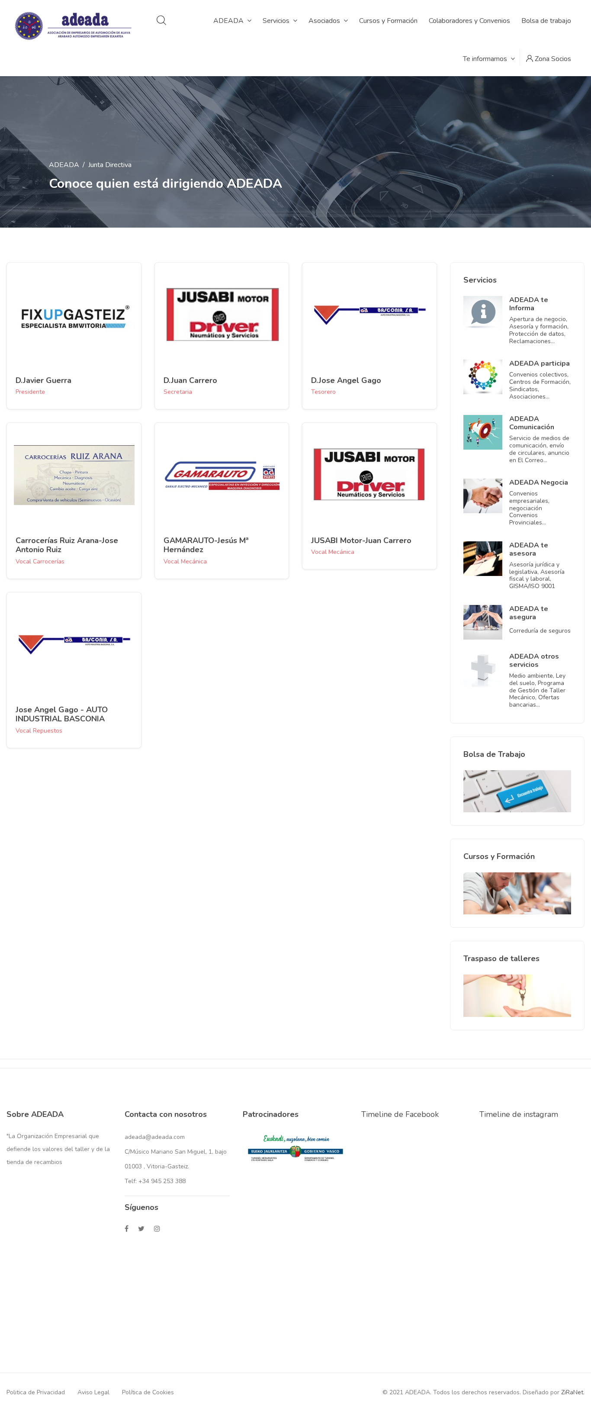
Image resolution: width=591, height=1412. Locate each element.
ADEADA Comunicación (531, 423)
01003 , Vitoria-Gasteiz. (157, 1166)
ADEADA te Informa (528, 304)
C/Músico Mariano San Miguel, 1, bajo (176, 1152)
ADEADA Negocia (538, 482)
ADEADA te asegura (528, 613)
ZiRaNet (572, 1392)
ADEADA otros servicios (534, 660)
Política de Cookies (148, 1392)
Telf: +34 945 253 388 (155, 1181)
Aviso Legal (93, 1392)
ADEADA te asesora (528, 549)
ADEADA (64, 165)
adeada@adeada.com (155, 1137)
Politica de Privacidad (35, 1392)
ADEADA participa (539, 363)
